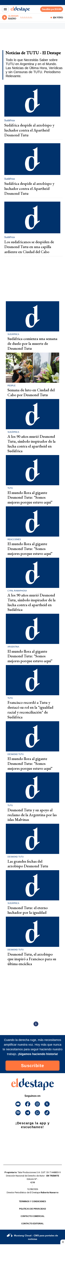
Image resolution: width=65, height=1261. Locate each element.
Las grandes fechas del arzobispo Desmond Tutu (28, 864)
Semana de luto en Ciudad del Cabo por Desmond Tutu (31, 392)
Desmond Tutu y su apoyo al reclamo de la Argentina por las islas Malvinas (32, 814)
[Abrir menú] (5, 9)
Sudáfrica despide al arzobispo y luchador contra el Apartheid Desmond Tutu (29, 130)
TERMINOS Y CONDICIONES (32, 1201)
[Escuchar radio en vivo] (4, 17)
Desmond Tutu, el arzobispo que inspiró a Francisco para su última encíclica (32, 959)
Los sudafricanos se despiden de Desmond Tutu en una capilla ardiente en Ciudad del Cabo (29, 246)
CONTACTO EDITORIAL (32, 1223)
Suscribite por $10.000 (51, 9)
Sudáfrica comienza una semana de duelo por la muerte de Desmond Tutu (32, 343)
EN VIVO (58, 17)
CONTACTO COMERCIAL (32, 1216)
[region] (29, 40)
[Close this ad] (62, 1242)
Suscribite (32, 1065)
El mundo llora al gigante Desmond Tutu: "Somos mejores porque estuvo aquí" (30, 497)
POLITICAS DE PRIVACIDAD (32, 1209)
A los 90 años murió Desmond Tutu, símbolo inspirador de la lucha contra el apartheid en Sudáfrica (32, 443)
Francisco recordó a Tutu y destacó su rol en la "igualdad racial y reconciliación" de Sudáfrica (30, 709)
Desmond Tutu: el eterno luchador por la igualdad (28, 910)
